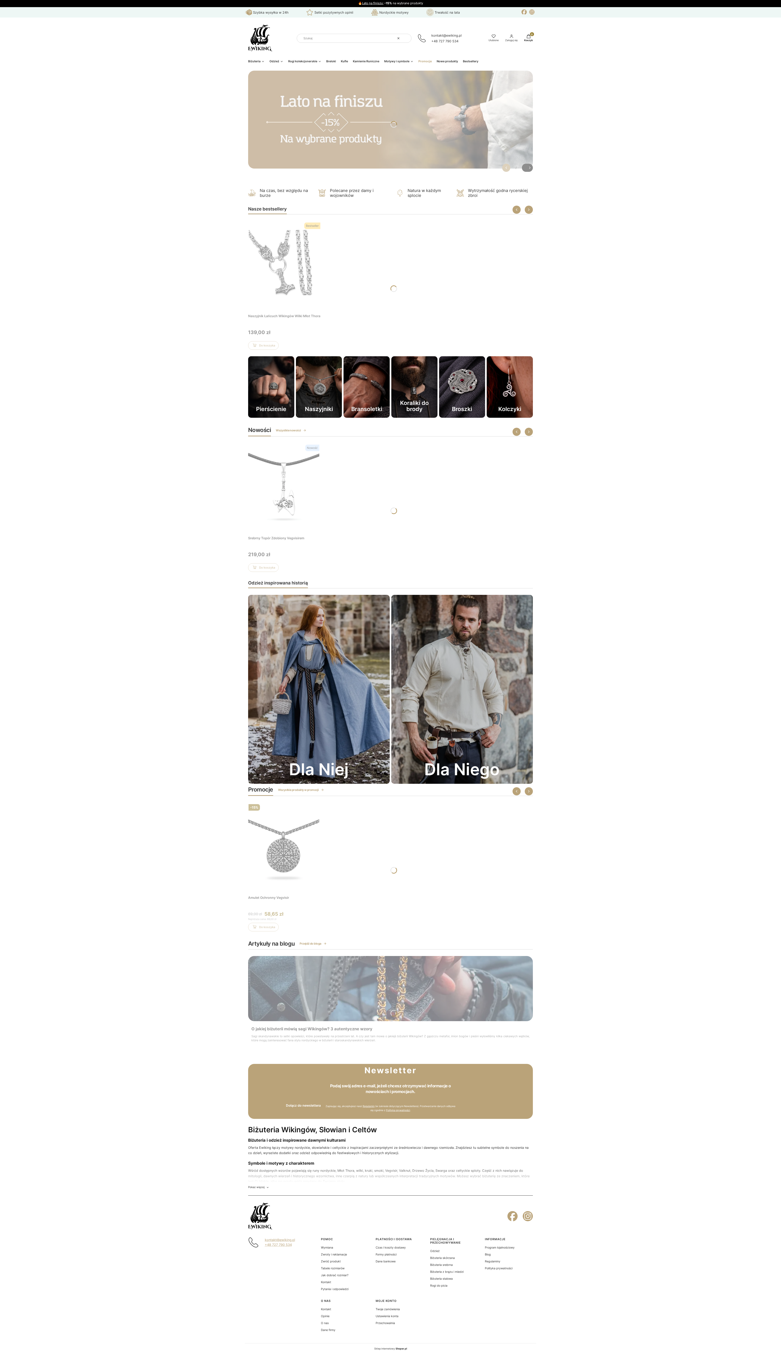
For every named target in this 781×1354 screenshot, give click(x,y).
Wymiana (327, 1247)
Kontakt (326, 1282)
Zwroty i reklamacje (334, 1254)
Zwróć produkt (331, 1261)
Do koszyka (267, 345)
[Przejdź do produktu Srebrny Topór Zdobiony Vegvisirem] (283, 488)
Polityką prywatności (398, 1110)
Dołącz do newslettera (303, 1105)
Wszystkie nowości (288, 430)
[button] (406, 38)
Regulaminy (492, 1261)
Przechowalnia (385, 1323)
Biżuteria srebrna (441, 1264)
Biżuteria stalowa (441, 1278)
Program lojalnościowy (500, 1247)
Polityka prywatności (499, 1268)
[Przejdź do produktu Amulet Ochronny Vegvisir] (283, 847)
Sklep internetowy (390, 1348)
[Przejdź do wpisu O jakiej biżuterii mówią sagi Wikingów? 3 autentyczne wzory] (390, 988)
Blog (488, 1254)
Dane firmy (328, 1330)
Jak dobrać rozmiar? (334, 1275)
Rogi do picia (438, 1285)
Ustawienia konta (387, 1316)
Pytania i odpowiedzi (335, 1289)
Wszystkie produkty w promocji (298, 790)
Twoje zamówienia (388, 1309)
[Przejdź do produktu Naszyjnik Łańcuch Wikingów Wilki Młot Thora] (284, 265)
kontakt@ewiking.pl (446, 35)
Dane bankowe (386, 1261)
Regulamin (369, 1106)
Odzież (435, 1251)
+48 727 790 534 (444, 41)
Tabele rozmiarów (333, 1268)
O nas (325, 1323)
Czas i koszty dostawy (391, 1247)
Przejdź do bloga (310, 943)
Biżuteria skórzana (442, 1258)
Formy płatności (386, 1254)
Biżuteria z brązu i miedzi (447, 1271)
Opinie (325, 1316)
